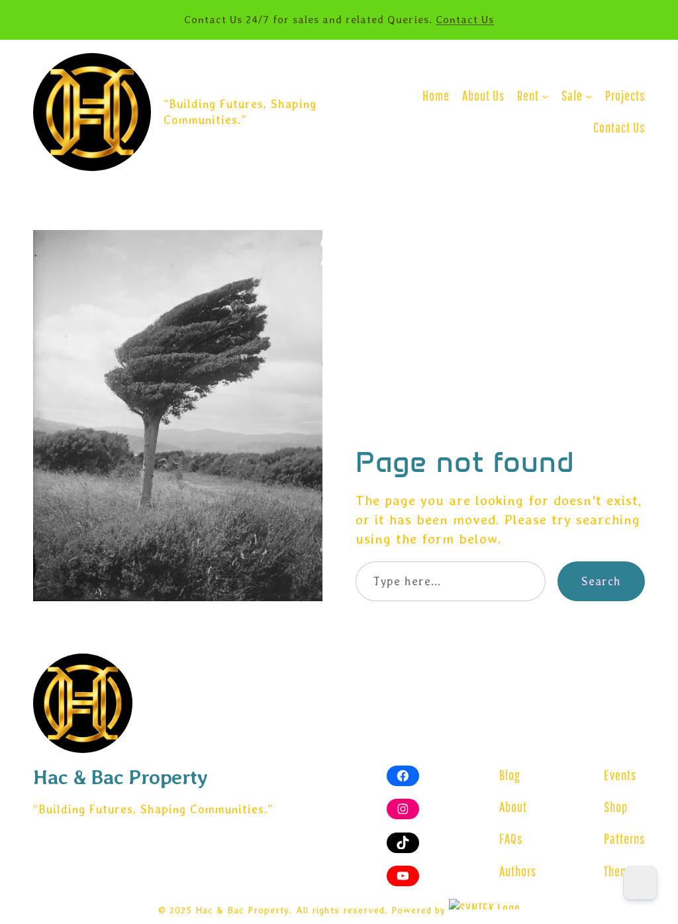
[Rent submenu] (545, 96)
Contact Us (465, 19)
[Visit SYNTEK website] (484, 904)
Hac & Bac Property (120, 777)
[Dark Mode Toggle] (640, 883)
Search (601, 581)
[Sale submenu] (588, 96)
